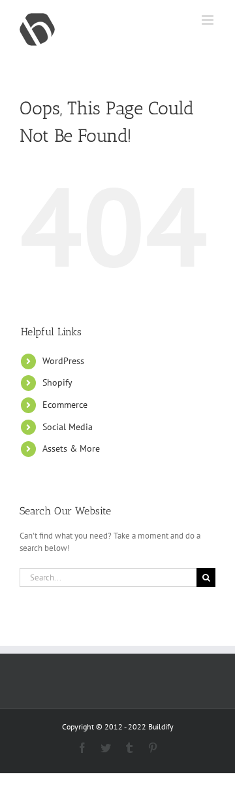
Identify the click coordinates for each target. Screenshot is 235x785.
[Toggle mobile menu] (208, 20)
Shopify (57, 382)
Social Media (67, 427)
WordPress (63, 361)
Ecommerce (64, 404)
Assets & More (71, 448)
